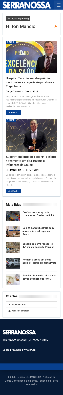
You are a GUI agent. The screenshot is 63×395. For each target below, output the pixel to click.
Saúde (10, 42)
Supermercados (19, 304)
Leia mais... (13, 112)
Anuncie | (18, 349)
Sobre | (7, 349)
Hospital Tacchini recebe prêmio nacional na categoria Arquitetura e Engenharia (30, 82)
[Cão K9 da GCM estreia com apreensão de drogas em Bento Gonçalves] (13, 231)
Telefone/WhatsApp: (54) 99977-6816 (25, 339)
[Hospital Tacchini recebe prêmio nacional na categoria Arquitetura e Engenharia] (31, 57)
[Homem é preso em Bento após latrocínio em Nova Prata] (13, 263)
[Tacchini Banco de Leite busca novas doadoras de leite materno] (13, 279)
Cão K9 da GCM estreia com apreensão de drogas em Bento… (38, 231)
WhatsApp (30, 349)
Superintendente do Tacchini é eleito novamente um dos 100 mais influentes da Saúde (31, 161)
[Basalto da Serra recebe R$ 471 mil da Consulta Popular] (13, 247)
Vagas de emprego (20, 311)
